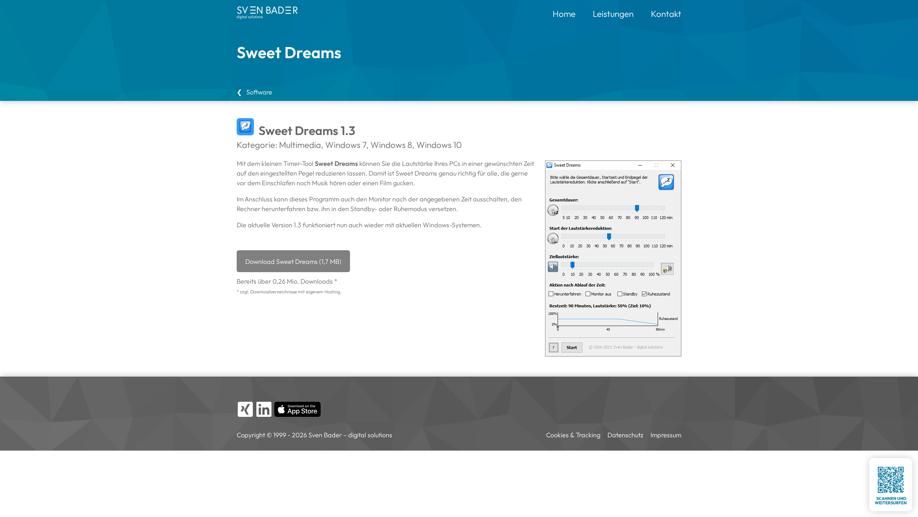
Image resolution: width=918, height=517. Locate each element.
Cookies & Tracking (573, 435)
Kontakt (666, 13)
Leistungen (613, 13)
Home (564, 13)
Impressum (665, 435)
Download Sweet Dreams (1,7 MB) (293, 261)
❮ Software (254, 92)
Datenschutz (625, 435)
